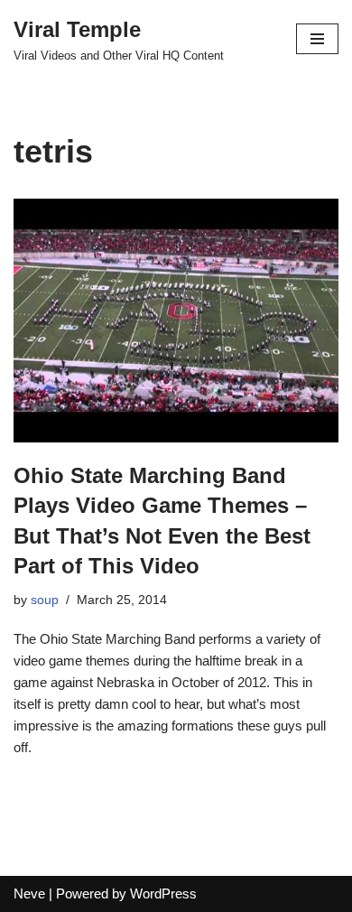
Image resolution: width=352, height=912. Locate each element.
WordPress (163, 893)
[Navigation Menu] (317, 38)
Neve (29, 893)
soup (45, 600)
